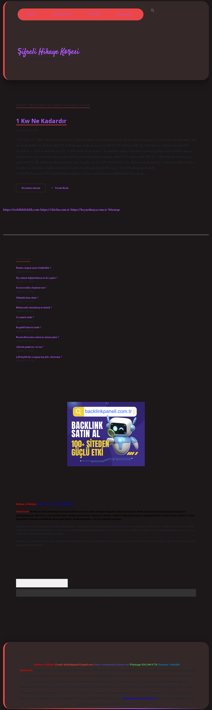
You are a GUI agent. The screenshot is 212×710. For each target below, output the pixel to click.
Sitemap (114, 209)
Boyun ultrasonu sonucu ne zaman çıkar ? (37, 337)
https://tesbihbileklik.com (21, 209)
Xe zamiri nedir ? (25, 317)
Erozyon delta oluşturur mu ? (31, 287)
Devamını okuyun (33, 189)
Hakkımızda (124, 14)
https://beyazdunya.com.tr (89, 209)
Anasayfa (30, 14)
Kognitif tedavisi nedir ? (28, 327)
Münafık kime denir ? (27, 297)
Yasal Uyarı (94, 14)
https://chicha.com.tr (55, 209)
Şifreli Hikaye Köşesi (48, 51)
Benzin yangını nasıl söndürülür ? (33, 267)
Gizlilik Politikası (62, 14)
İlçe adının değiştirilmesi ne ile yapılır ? (37, 278)
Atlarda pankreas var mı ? (30, 347)
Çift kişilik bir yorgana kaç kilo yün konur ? (39, 357)
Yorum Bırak (62, 188)
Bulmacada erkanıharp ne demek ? (34, 307)
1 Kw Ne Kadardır (41, 121)
